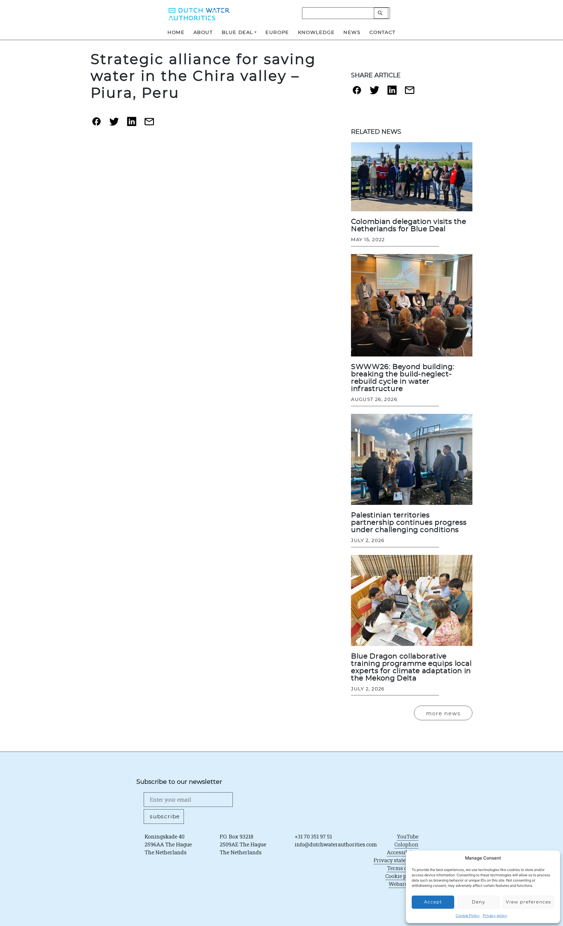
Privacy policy (495, 916)
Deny (478, 902)
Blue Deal (237, 32)
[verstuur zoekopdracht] (381, 13)
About (203, 32)
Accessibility (402, 852)
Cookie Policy (468, 916)
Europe (277, 32)
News (351, 32)
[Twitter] (114, 124)
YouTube (407, 836)
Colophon (406, 844)
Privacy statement (396, 860)
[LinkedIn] (132, 124)
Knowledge (316, 32)
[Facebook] (96, 124)
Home (175, 32)
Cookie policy (401, 875)
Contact (382, 32)
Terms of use (402, 868)
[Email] (149, 124)
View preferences (528, 902)
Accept (433, 902)
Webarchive (403, 883)
